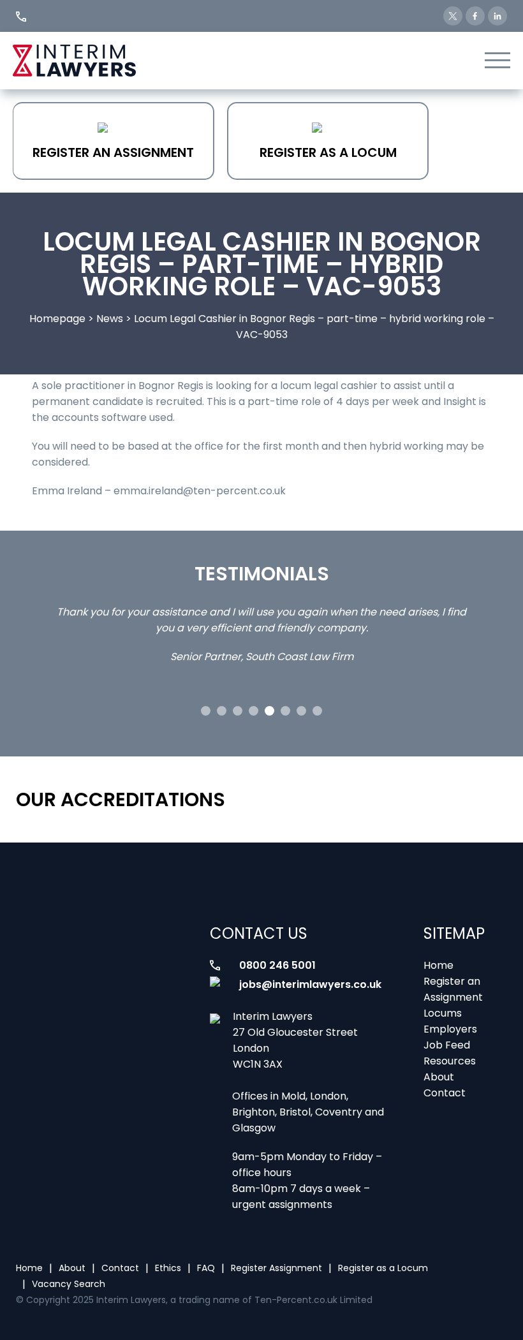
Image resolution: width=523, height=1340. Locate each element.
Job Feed (447, 1045)
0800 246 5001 (277, 965)
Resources (450, 1061)
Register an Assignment (113, 152)
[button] (206, 711)
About (439, 1077)
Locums (443, 1013)
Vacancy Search (68, 1283)
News (109, 318)
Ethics (168, 1268)
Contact (445, 1093)
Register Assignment (276, 1268)
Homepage (57, 318)
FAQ (206, 1268)
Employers (450, 1029)
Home (438, 965)
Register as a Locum (328, 152)
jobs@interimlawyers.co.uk (310, 984)
